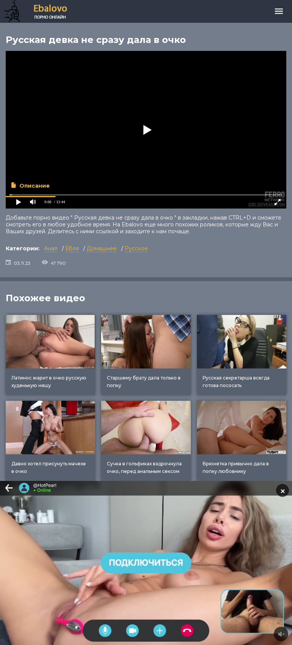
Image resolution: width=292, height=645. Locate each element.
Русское (136, 248)
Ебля (72, 248)
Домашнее (102, 248)
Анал (50, 248)
